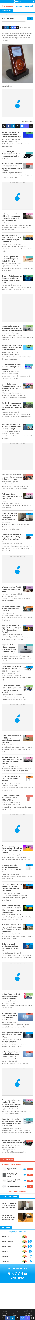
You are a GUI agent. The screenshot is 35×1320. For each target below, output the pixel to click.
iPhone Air (5, 1256)
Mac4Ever (4, 14)
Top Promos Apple (8, 6)
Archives (15, 1311)
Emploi (4, 1315)
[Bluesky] (19, 1278)
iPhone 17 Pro (6, 1246)
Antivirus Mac (28, 6)
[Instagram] (15, 1278)
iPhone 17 (5, 1251)
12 (26, 27)
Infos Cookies (27, 1313)
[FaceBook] (22, 1274)
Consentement (28, 1315)
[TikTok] (12, 1278)
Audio (25, 1231)
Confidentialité (28, 1311)
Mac (10, 1231)
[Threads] (19, 1274)
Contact (4, 1311)
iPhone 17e (5, 1236)
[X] (12, 1274)
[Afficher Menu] (1, 1)
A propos (4, 1313)
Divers (8, 14)
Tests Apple (19, 6)
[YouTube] (25, 1274)
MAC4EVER (18, 1)
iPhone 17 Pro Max (8, 1241)
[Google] (16, 1274)
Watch (20, 1231)
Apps (14, 1315)
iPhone (13, 1231)
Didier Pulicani (7, 23)
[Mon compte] (33, 2)
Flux (14, 1313)
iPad (17, 1231)
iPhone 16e (5, 1261)
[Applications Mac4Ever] (9, 1274)
